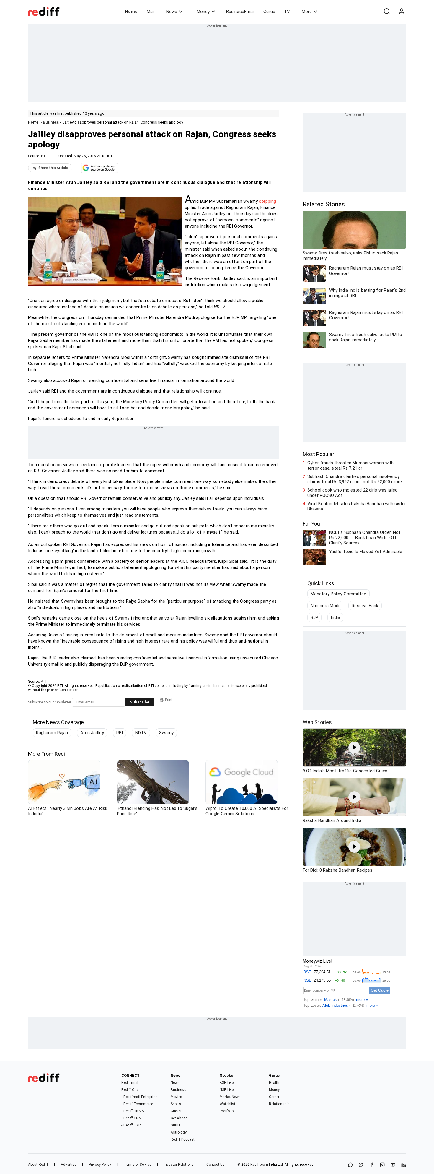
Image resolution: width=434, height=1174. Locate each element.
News (171, 11)
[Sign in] (401, 11)
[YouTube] (393, 1165)
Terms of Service (137, 1164)
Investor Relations (179, 1164)
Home (131, 11)
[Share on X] (361, 1165)
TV (287, 11)
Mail (150, 11)
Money (203, 11)
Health (274, 1083)
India (335, 617)
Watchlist (227, 1104)
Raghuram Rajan (52, 732)
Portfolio (227, 1111)
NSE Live (227, 1090)
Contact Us (215, 1164)
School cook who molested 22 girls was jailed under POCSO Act (352, 492)
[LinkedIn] (403, 1165)
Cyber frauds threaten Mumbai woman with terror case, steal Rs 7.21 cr (350, 465)
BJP (314, 617)
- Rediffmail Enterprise (139, 1097)
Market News (230, 1097)
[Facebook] (371, 1165)
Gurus (269, 11)
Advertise (68, 1164)
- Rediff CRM (131, 1118)
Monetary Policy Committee (338, 593)
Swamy (166, 732)
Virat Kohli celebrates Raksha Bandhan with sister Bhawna (356, 506)
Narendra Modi (325, 605)
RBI (119, 732)
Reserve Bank (365, 605)
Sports (176, 1104)
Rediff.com (259, 1164)
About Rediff (38, 1164)
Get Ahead (179, 1118)
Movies (176, 1097)
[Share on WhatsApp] (350, 1165)
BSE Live (227, 1083)
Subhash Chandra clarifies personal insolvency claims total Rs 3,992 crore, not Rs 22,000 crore (354, 479)
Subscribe (139, 702)
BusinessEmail (240, 11)
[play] (354, 747)
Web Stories (317, 722)
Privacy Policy (100, 1164)
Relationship (279, 1104)
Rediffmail (129, 1083)
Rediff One (129, 1090)
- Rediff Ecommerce (137, 1104)
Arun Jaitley (92, 732)
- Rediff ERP (130, 1125)
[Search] (386, 11)
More (307, 11)
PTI (44, 156)
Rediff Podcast (183, 1139)
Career (274, 1097)
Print (168, 700)
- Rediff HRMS (132, 1111)
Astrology (179, 1132)
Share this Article (53, 168)
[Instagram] (382, 1165)
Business (51, 122)
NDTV (141, 732)
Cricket (176, 1111)
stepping (267, 201)
